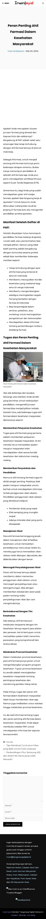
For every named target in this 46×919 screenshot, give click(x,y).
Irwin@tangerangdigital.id (18, 857)
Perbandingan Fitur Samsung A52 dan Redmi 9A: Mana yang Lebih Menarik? (21, 756)
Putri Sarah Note (28, 878)
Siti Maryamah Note (20, 882)
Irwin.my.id (7, 912)
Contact (14, 915)
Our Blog (31, 915)
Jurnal (9, 742)
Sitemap (22, 915)
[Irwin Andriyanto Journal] (24, 3)
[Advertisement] (23, 93)
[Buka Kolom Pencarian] (43, 3)
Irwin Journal (19, 871)
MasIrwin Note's (13, 867)
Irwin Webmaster (21, 875)
